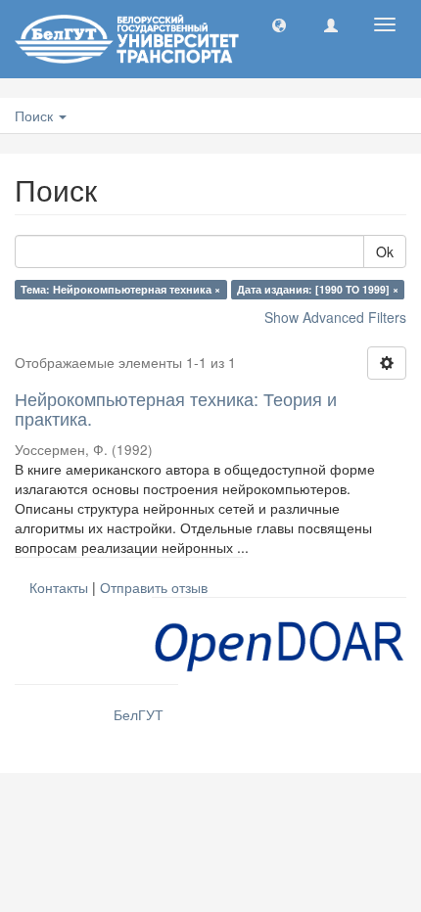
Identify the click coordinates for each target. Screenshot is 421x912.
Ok (385, 251)
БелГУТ (139, 714)
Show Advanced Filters (335, 317)
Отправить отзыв (154, 587)
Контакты (58, 587)
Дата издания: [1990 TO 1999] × (317, 289)
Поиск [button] (36, 115)
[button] (279, 24)
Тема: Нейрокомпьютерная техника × (120, 289)
